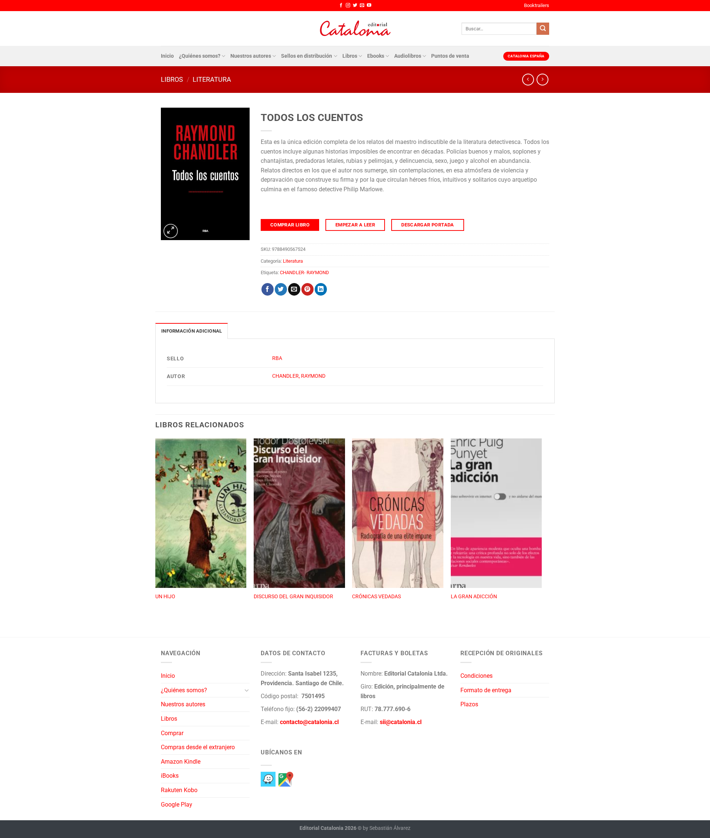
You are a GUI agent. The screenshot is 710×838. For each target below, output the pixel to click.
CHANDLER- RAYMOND (304, 272)
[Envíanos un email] (362, 5)
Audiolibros (407, 56)
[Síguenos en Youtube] (369, 5)
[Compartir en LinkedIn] (321, 289)
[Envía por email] (294, 289)
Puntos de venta (450, 56)
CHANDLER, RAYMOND (298, 376)
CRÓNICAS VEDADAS (376, 596)
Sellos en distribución (306, 56)
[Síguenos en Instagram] (348, 5)
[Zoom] (170, 231)
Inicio (167, 56)
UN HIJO (165, 596)
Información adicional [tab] (191, 331)
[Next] (541, 530)
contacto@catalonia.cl (309, 722)
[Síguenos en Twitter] (355, 5)
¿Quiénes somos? (199, 56)
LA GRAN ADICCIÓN (474, 596)
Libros (349, 56)
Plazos (469, 704)
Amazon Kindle (180, 761)
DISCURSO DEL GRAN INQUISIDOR (293, 596)
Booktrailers (536, 5)
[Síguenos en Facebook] (341, 5)
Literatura (212, 79)
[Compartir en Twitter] (281, 289)
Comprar (172, 733)
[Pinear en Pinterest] (307, 289)
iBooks (170, 775)
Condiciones (476, 675)
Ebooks (375, 56)
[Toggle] (247, 690)
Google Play (176, 804)
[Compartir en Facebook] (267, 289)
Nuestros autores (250, 56)
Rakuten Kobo (179, 790)
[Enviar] (543, 29)
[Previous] (155, 530)
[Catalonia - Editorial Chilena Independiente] (355, 28)
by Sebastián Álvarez (386, 828)
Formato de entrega (485, 690)
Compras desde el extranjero (198, 747)
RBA (277, 358)
